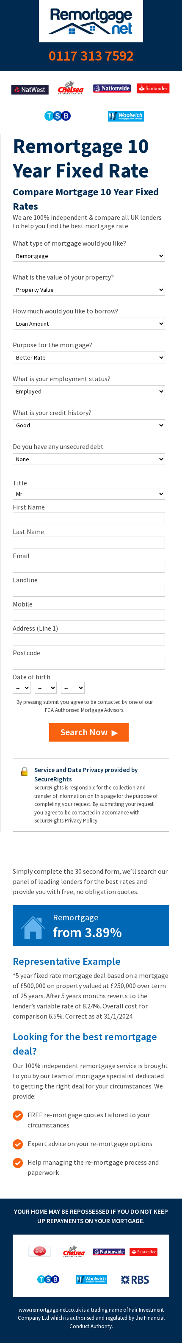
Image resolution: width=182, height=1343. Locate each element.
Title (20, 483)
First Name (29, 507)
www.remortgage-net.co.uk (50, 1309)
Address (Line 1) (35, 628)
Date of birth (31, 677)
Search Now (84, 732)
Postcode (26, 652)
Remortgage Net (91, 21)
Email (21, 555)
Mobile (23, 604)
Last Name (28, 531)
